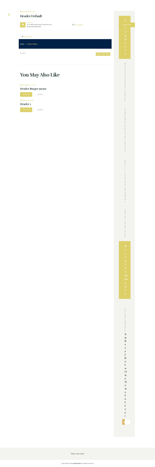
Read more (26, 94)
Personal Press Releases (125, 130)
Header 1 (25, 104)
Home (22, 44)
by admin (23, 53)
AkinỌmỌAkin (77, 463)
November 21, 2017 (29, 85)
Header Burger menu (33, 88)
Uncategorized (125, 223)
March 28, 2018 (27, 100)
